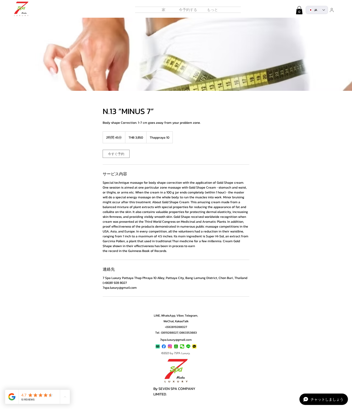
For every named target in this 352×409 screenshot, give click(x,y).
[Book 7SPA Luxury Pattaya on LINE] (188, 346)
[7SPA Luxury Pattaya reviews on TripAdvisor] (158, 346)
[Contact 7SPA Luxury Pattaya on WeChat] (182, 346)
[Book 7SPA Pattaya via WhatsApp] (176, 346)
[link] (116, 154)
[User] (332, 10)
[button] (212, 10)
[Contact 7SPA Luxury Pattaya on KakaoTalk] (194, 346)
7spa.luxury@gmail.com (176, 339)
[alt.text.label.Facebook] (164, 346)
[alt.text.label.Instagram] (170, 346)
